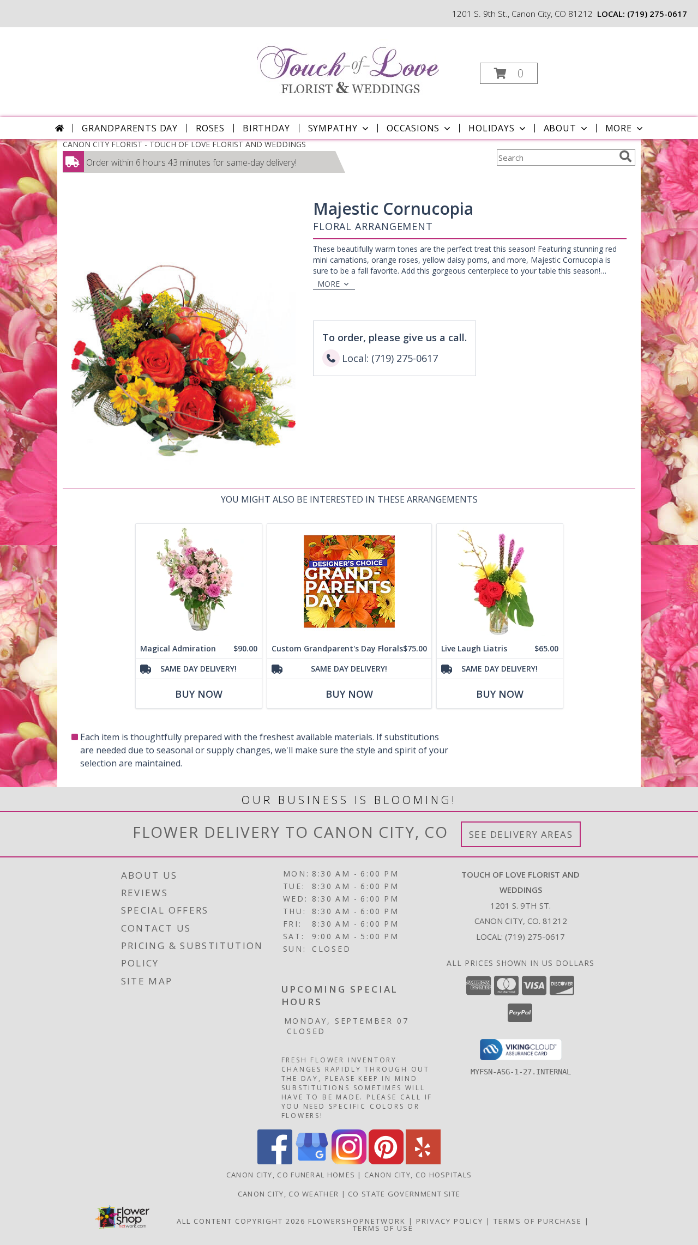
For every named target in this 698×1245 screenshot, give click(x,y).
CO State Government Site (404, 1194)
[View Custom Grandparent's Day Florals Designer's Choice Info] (349, 581)
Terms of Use (383, 1228)
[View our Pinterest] (386, 1161)
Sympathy (333, 128)
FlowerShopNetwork (357, 1221)
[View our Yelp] (423, 1161)
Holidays (491, 128)
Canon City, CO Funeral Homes (290, 1175)
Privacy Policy (449, 1221)
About (560, 128)
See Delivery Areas (521, 834)
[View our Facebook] (274, 1161)
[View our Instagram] (349, 1161)
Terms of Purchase (538, 1221)
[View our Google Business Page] (311, 1161)
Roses (210, 128)
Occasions (413, 128)
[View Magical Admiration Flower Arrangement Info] (199, 581)
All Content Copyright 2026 (241, 1221)
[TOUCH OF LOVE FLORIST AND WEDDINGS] (348, 63)
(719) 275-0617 (657, 13)
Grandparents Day (130, 128)
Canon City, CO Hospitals (418, 1175)
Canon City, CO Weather (288, 1194)
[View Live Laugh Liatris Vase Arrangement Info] (500, 581)
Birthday (266, 128)
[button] (509, 73)
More (618, 128)
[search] (625, 156)
